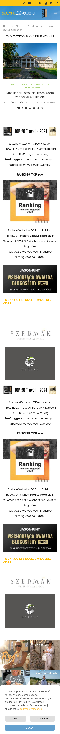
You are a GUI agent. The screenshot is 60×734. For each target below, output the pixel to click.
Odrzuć (16, 718)
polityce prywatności (31, 709)
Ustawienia (42, 718)
